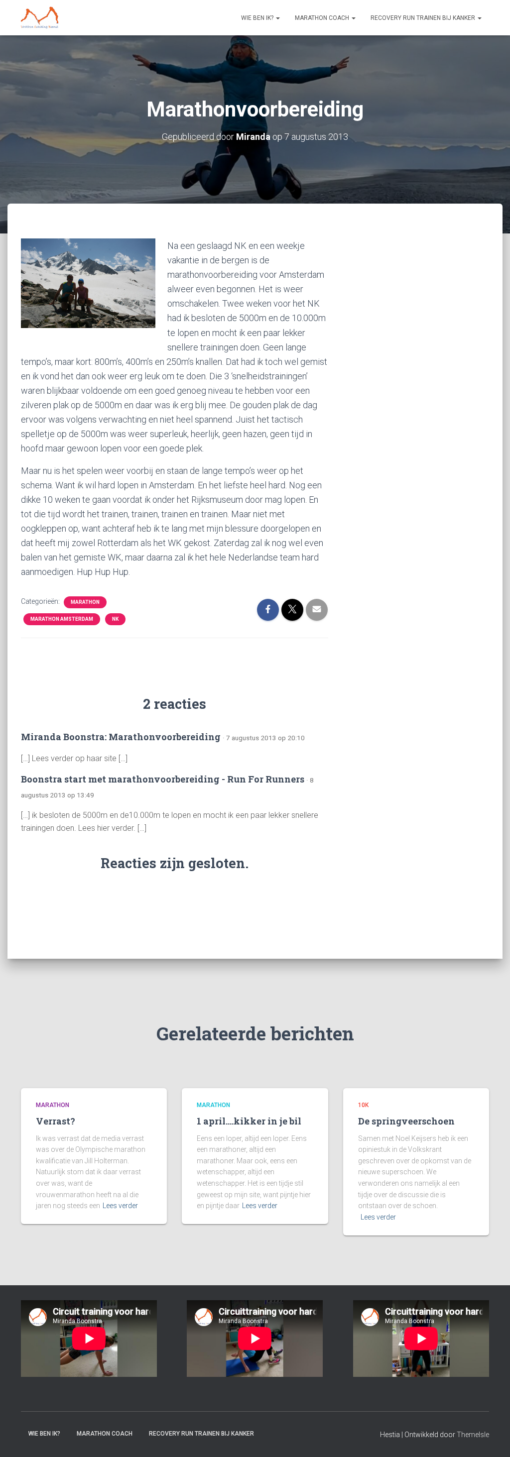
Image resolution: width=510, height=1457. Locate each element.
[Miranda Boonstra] (39, 17)
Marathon (85, 602)
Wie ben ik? (258, 17)
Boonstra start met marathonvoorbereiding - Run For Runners (162, 779)
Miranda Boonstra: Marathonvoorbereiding (121, 737)
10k (363, 1105)
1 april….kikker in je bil (249, 1121)
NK (115, 619)
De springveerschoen (406, 1121)
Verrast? (55, 1121)
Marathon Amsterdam (61, 619)
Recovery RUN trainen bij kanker (424, 17)
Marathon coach (323, 17)
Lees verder (120, 1206)
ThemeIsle (473, 1435)
